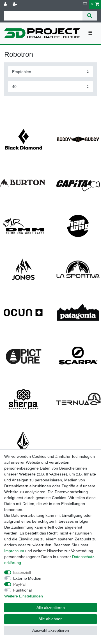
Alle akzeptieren (50, 607)
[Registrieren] (15, 4)
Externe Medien (27, 578)
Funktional (22, 590)
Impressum (14, 551)
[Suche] (89, 16)
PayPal (19, 584)
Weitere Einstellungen (23, 596)
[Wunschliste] (85, 4)
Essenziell (22, 572)
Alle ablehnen (50, 619)
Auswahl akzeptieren (50, 630)
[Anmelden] (6, 4)
